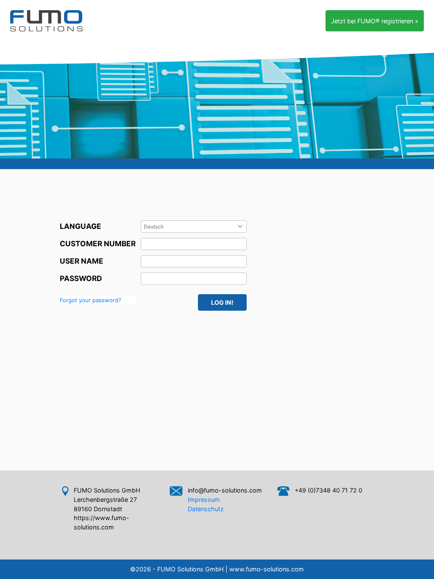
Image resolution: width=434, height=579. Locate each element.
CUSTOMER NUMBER (98, 243)
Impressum (204, 499)
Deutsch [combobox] (154, 226)
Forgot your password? (90, 300)
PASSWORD (81, 278)
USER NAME (81, 260)
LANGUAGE (80, 226)
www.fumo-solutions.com (266, 569)
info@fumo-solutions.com (225, 490)
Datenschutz (206, 508)
